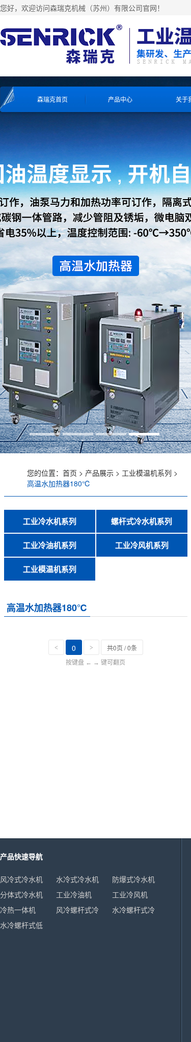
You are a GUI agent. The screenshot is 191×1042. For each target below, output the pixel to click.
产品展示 (99, 473)
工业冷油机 (74, 894)
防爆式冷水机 (133, 879)
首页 (70, 473)
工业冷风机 (130, 894)
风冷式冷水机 (21, 879)
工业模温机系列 (147, 473)
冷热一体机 (18, 909)
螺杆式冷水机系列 (141, 521)
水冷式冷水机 (77, 879)
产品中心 (120, 99)
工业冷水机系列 (49, 521)
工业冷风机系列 (142, 545)
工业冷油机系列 (49, 545)
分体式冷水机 (21, 894)
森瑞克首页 (52, 99)
